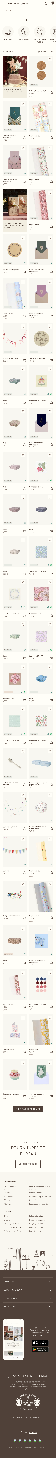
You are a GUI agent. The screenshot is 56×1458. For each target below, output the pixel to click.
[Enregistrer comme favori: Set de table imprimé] (23, 238)
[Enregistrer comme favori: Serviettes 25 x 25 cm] (50, 369)
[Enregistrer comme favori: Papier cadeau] (50, 104)
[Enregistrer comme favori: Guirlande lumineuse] (23, 795)
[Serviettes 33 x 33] (41, 594)
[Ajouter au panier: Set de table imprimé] (24, 271)
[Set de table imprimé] (15, 249)
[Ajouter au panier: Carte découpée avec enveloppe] (51, 962)
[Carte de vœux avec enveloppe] (15, 116)
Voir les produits (28, 1164)
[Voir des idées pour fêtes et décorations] (15, 71)
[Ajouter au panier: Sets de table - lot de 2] (51, 92)
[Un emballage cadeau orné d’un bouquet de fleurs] (15, 204)
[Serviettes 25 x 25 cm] (41, 380)
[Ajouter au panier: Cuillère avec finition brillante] (24, 784)
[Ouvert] (4, 3)
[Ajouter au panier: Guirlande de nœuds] (24, 360)
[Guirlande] (15, 851)
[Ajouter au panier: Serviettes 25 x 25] (51, 488)
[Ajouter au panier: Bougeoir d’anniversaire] (24, 917)
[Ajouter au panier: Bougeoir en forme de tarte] (24, 1096)
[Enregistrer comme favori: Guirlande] (23, 839)
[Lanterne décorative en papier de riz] (41, 807)
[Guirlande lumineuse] (15, 807)
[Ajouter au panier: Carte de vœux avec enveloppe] (24, 137)
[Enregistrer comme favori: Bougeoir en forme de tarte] (23, 1062)
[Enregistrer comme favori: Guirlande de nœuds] (23, 326)
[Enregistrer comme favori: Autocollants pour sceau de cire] (50, 973)
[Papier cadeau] (41, 116)
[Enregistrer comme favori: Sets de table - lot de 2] (50, 59)
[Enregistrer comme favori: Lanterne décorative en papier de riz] (50, 795)
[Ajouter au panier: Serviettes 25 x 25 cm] (51, 402)
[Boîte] (15, 380)
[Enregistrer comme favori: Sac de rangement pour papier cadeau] (50, 751)
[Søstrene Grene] (18, 3)
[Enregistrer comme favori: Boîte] (23, 369)
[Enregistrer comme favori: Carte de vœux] (23, 1017)
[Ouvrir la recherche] (45, 3)
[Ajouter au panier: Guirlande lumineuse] (24, 828)
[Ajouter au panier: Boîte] (24, 402)
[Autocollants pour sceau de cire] (41, 984)
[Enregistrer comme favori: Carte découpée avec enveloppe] (50, 929)
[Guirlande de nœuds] (15, 338)
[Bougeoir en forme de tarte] (15, 1074)
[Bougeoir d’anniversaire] (15, 896)
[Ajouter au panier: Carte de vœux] (24, 1051)
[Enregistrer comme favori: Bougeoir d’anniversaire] (23, 884)
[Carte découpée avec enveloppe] (41, 941)
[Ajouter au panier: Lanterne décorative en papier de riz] (51, 828)
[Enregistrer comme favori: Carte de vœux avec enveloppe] (23, 104)
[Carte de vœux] (15, 1029)
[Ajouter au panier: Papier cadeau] (51, 137)
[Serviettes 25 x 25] (41, 467)
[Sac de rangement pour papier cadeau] (41, 763)
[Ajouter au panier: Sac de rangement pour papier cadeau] (51, 784)
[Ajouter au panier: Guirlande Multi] (24, 872)
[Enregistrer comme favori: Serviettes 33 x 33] (50, 582)
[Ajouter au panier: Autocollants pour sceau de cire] (51, 1006)
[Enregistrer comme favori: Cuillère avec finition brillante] (23, 751)
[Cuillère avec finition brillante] (15, 763)
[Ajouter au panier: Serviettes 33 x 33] (51, 615)
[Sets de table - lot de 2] (41, 71)
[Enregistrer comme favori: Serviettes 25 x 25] (50, 455)
